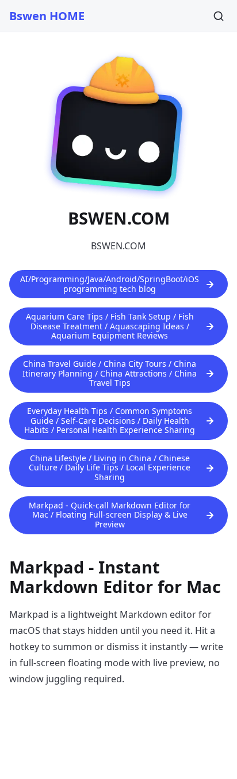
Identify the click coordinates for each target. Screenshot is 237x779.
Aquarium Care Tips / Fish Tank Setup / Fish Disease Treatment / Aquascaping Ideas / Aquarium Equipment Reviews (110, 326)
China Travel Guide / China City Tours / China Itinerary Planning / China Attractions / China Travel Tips (109, 373)
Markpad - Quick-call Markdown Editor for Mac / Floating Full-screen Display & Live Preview (109, 515)
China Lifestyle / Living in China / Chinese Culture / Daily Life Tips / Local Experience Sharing (109, 467)
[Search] (218, 16)
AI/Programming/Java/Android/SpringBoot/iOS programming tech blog (109, 283)
